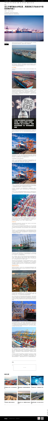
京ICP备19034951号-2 (18, 418)
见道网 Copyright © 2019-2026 (12, 418)
